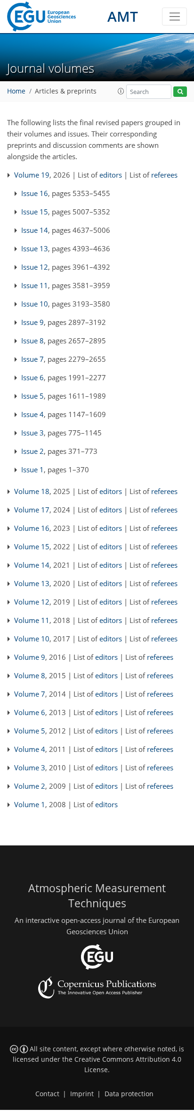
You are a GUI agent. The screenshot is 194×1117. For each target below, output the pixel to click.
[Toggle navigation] (174, 17)
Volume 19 (31, 174)
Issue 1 (32, 469)
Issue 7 (32, 359)
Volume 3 (29, 767)
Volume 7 (29, 694)
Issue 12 (34, 267)
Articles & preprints (66, 91)
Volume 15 (31, 546)
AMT (122, 16)
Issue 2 (32, 451)
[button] (121, 91)
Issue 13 (34, 248)
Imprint (82, 1094)
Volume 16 (31, 528)
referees (164, 174)
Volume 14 (31, 565)
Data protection (129, 1094)
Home (16, 91)
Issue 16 (34, 193)
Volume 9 (29, 657)
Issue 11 (34, 285)
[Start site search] (180, 91)
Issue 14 (34, 230)
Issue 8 (32, 340)
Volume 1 (29, 804)
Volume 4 (29, 749)
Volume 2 (29, 786)
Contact (47, 1094)
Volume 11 (31, 620)
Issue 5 (32, 396)
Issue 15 (34, 211)
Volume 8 (29, 675)
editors (110, 174)
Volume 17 (31, 509)
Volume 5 (29, 730)
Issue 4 (32, 414)
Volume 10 (31, 638)
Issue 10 (34, 303)
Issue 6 (32, 377)
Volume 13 (31, 583)
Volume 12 (31, 601)
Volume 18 (31, 491)
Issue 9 (32, 322)
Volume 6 (29, 712)
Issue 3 (32, 432)
